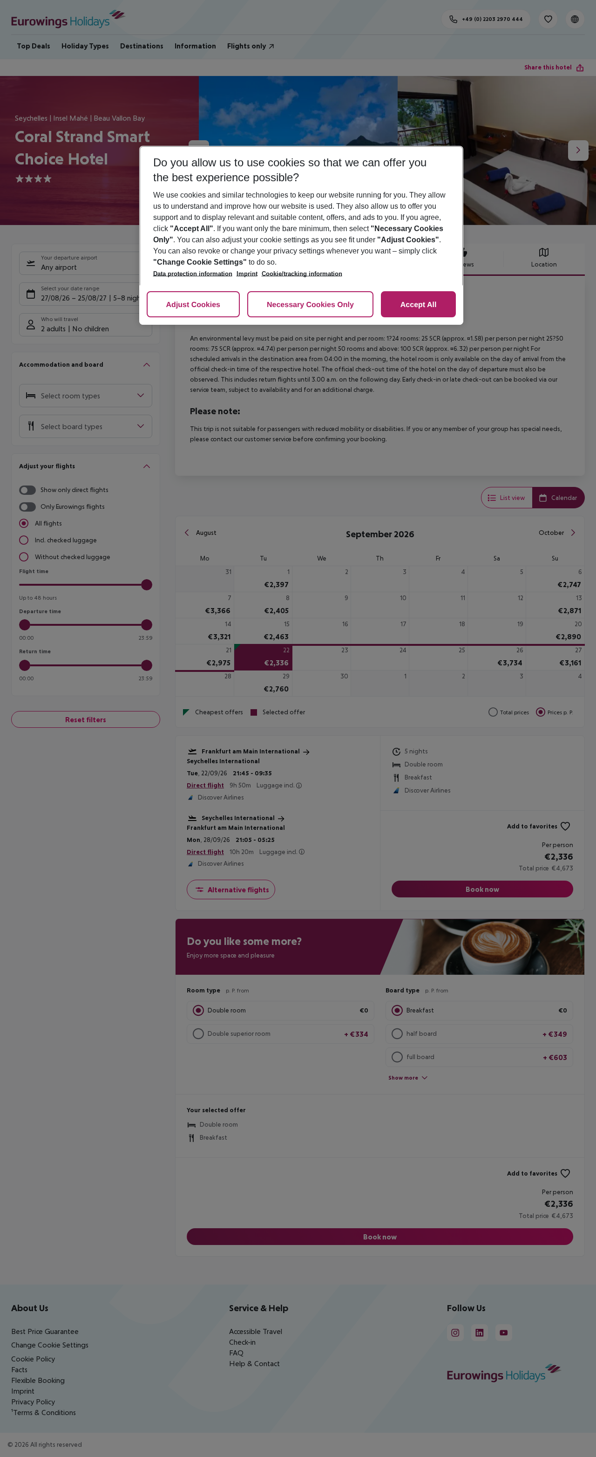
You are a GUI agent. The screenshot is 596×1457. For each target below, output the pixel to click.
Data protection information (192, 273)
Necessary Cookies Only (310, 305)
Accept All (418, 305)
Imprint (247, 273)
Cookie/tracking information (302, 273)
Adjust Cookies (193, 305)
